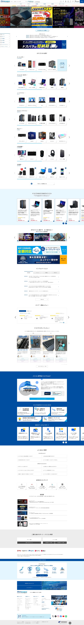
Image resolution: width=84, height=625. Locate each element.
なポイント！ (65, 5)
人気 (50, 333)
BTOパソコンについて (27, 598)
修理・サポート (35, 596)
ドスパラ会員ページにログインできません (50, 459)
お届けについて (27, 602)
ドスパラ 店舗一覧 (44, 598)
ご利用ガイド (27, 596)
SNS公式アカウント (44, 605)
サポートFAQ (35, 599)
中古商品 (18, 608)
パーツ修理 (34, 602)
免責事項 (23, 621)
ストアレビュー (22, 311)
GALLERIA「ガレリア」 (20, 598)
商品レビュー (29, 311)
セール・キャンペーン (5, 44)
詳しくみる (42, 575)
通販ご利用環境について (28, 607)
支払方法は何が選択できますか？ (49, 456)
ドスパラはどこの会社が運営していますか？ (26, 456)
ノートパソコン (19, 603)
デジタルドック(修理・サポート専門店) (46, 600)
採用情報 (43, 606)
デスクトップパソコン (19, 602)
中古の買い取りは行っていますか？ (24, 459)
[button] (1, 17)
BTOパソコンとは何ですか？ (23, 466)
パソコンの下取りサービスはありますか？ (50, 474)
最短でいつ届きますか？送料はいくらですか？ (26, 474)
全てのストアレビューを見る (25, 313)
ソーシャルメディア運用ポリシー (36, 621)
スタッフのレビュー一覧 (42, 366)
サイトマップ (18, 621)
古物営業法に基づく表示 (45, 621)
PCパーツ (3, 36)
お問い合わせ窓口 (35, 598)
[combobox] (20, 1)
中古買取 (3, 42)
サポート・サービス (4, 46)
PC (55, 5)
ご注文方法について (27, 599)
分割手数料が (21, 5)
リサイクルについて (35, 603)
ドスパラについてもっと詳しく (42, 398)
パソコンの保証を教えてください (49, 470)
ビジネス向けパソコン (19, 604)
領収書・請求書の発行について (29, 603)
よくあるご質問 (27, 608)
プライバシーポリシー (28, 621)
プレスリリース (43, 603)
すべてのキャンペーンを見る (42, 30)
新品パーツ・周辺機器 (33, 5)
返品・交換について (27, 604)
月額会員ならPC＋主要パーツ (45, 5)
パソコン (3, 34)
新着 (33, 333)
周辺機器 (3, 38)
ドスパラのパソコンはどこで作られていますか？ (26, 470)
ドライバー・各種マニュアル (36, 604)
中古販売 (3, 40)
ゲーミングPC (18, 599)
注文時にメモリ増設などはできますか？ (50, 466)
